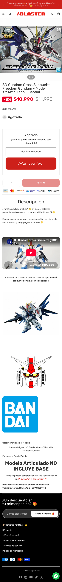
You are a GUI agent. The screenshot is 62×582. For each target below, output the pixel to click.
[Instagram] (26, 577)
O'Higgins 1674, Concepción (31, 479)
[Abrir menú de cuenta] (51, 14)
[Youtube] (31, 577)
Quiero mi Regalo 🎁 (44, 513)
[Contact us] (56, 576)
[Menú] (3, 13)
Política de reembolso (12, 551)
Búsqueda (7, 530)
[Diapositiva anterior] (3, 4)
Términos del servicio (12, 545)
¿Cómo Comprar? (10, 535)
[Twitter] (41, 577)
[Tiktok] (36, 577)
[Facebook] (20, 577)
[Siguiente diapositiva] (58, 4)
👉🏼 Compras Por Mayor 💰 (14, 525)
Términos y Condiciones (13, 540)
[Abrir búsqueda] (10, 14)
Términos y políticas (31, 571)
